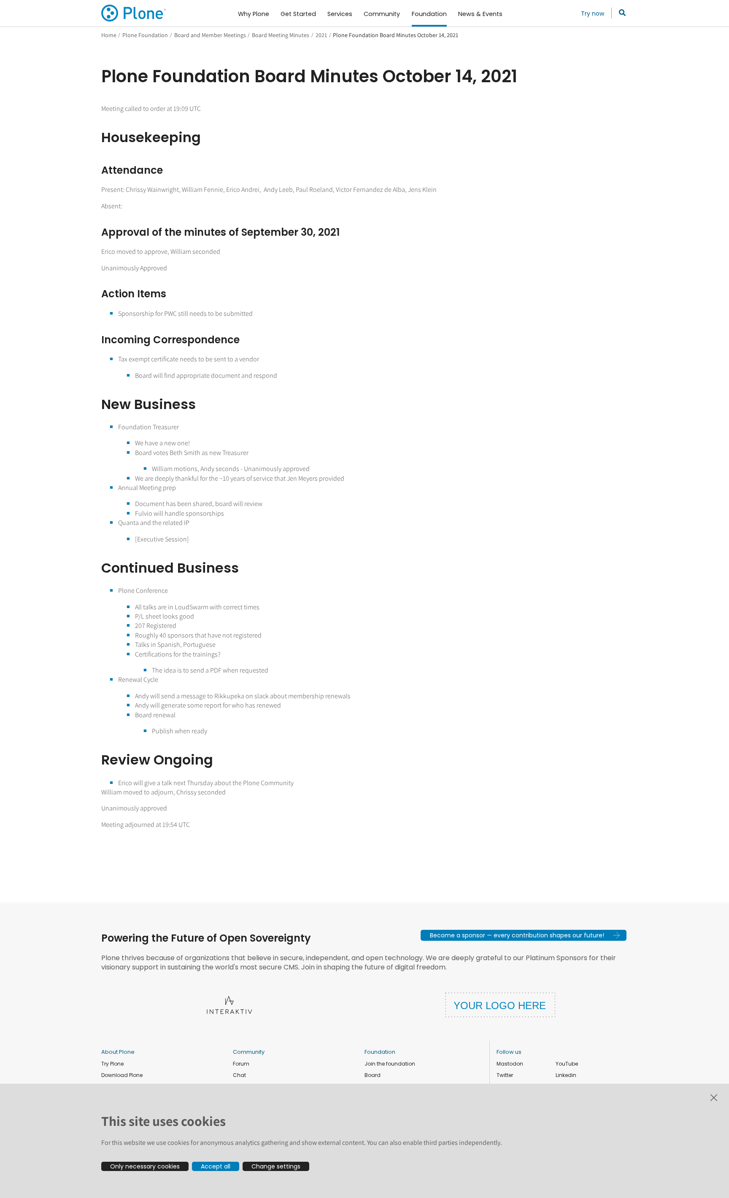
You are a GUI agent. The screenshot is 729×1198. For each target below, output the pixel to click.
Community (249, 1052)
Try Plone (112, 1063)
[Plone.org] (134, 13)
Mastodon (510, 1063)
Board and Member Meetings (210, 35)
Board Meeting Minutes (280, 35)
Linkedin (566, 1075)
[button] (523, 935)
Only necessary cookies (145, 1166)
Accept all (215, 1166)
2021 (321, 35)
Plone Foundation (145, 35)
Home (108, 35)
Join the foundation (389, 1063)
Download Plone (122, 1075)
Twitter (505, 1075)
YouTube (567, 1063)
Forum (241, 1063)
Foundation (379, 1052)
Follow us (509, 1052)
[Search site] (620, 13)
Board (372, 1075)
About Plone (118, 1052)
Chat (239, 1075)
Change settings (275, 1166)
